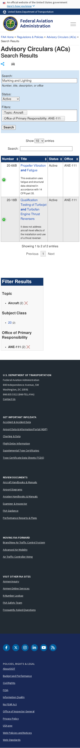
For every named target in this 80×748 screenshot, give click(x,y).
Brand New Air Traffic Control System (24, 542)
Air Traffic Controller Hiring (18, 556)
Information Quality (14, 697)
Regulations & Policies (30, 37)
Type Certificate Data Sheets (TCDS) (23, 457)
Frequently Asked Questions (19, 610)
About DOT (9, 668)
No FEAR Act (10, 704)
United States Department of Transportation (31, 11)
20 (10, 322)
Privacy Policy (11, 718)
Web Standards (12, 740)
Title (24, 159)
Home (7, 37)
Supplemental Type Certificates (21, 450)
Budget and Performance (17, 676)
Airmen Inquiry (11, 581)
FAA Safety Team (12, 602)
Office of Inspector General (18, 711)
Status (53, 159)
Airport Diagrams (12, 489)
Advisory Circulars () (61, 37)
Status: (6, 94)
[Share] (2, 64)
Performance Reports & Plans (20, 518)
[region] (40, 195)
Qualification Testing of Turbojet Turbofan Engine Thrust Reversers (33, 209)
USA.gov (7, 725)
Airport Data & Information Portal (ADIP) (25, 429)
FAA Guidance (10, 510)
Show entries (40, 140)
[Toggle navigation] (73, 24)
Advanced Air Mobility (15, 549)
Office (68, 159)
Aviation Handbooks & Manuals (20, 496)
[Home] (28, 24)
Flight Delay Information (16, 443)
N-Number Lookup (13, 595)
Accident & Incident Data (17, 422)
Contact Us (9, 399)
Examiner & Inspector (15, 503)
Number (8, 159)
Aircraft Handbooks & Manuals (20, 482)
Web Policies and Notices (17, 733)
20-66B (12, 165)
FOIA (5, 690)
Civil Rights (9, 683)
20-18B (12, 200)
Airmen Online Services (16, 588)
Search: (7, 76)
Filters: (6, 107)
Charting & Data (12, 436)
